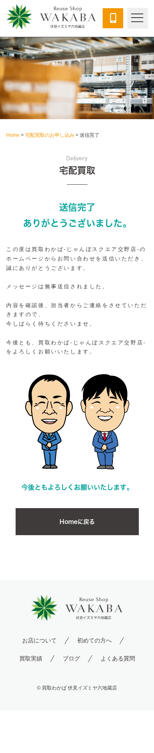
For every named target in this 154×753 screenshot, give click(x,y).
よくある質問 (118, 658)
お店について (39, 640)
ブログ (71, 658)
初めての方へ (94, 640)
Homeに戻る (77, 522)
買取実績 (30, 658)
